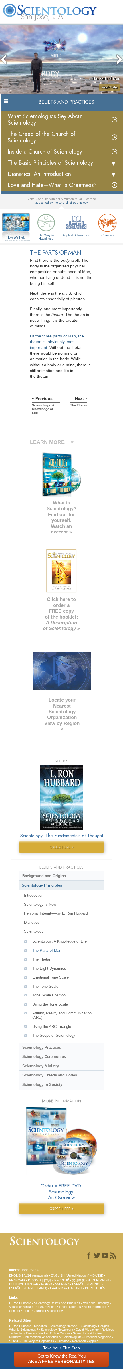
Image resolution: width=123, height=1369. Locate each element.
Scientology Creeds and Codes (49, 1075)
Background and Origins (44, 876)
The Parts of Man (46, 950)
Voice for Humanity (96, 1303)
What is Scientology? (23, 1329)
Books (51, 1306)
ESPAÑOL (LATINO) (86, 1284)
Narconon (79, 1341)
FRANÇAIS (17, 1280)
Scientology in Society (42, 1084)
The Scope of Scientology (53, 1035)
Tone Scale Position (49, 995)
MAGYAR (31, 1284)
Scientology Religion (95, 1326)
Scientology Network (64, 1326)
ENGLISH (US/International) (28, 1275)
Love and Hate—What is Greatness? (52, 185)
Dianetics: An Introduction (39, 174)
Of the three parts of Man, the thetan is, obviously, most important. (57, 342)
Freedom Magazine (97, 1337)
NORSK (46, 1284)
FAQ (41, 1306)
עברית (33, 1280)
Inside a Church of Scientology (45, 152)
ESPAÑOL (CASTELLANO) (28, 1288)
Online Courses (70, 1306)
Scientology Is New (40, 904)
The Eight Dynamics (49, 968)
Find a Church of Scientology (43, 1310)
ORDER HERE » (61, 847)
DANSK (97, 1275)
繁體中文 (78, 1280)
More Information (95, 1306)
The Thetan (41, 959)
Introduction (33, 895)
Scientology (33, 931)
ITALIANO (75, 1288)
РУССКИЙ (61, 1280)
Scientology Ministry (40, 1066)
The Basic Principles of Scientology (50, 163)
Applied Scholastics (76, 235)
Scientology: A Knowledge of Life (59, 941)
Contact (14, 1310)
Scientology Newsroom (57, 1329)
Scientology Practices (41, 1047)
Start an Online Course (54, 1333)
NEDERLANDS (98, 1280)
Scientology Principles (42, 885)
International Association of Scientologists (53, 1337)
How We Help (16, 238)
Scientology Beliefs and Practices (57, 1303)
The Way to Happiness (46, 236)
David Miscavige (87, 1329)
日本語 (46, 1280)
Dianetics (31, 922)
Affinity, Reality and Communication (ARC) (62, 1015)
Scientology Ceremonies (44, 1056)
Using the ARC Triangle (51, 1026)
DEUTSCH (16, 1284)
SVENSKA (62, 1284)
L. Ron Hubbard (20, 1303)
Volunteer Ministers (22, 1306)
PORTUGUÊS (95, 1288)
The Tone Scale (45, 986)
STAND (14, 1341)
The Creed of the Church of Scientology (41, 137)
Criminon (107, 235)
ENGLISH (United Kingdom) (70, 1275)
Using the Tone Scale (50, 1004)
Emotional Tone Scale (50, 977)
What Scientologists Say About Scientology (45, 119)
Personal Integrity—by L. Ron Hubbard (56, 913)
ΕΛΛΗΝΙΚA (57, 1288)
